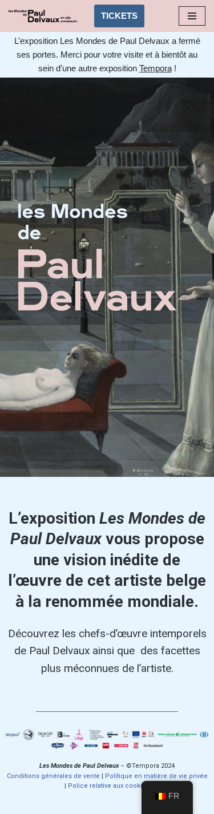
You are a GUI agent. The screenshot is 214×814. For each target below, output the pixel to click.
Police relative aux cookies (109, 785)
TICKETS (119, 16)
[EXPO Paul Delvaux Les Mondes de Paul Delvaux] (43, 16)
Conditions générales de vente (53, 776)
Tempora (155, 68)
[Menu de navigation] (192, 16)
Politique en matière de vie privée (156, 776)
